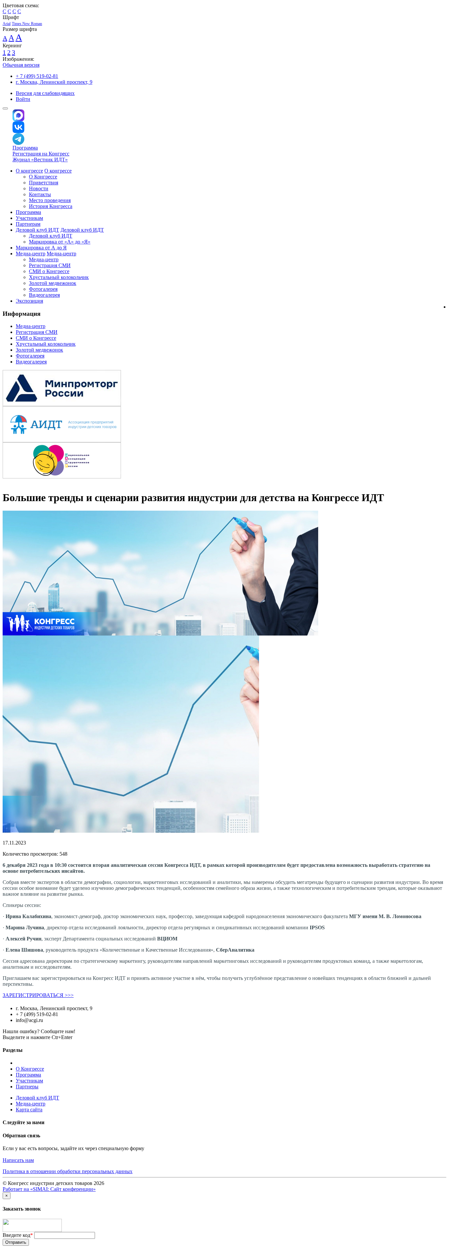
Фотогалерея (43, 289)
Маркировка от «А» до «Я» (59, 241)
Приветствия (43, 182)
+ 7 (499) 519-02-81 (37, 76)
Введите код (18, 1235)
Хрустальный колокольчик (59, 277)
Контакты (40, 194)
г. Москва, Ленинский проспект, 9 (54, 82)
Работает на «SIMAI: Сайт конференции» (49, 1189)
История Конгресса (50, 206)
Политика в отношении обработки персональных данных (67, 1171)
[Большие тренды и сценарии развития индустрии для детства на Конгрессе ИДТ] (160, 634)
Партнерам (28, 224)
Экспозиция (29, 301)
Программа (25, 148)
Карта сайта (29, 1109)
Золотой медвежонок (52, 283)
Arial (7, 23)
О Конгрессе (43, 176)
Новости (38, 188)
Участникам (29, 218)
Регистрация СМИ (50, 265)
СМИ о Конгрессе (49, 271)
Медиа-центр (30, 253)
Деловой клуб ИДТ (37, 230)
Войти (23, 99)
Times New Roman (27, 23)
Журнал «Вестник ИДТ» (40, 159)
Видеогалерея (44, 295)
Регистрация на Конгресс (40, 153)
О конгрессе (29, 171)
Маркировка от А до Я (41, 247)
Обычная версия (21, 65)
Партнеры (27, 1086)
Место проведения (50, 200)
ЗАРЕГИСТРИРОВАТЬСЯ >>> (38, 995)
